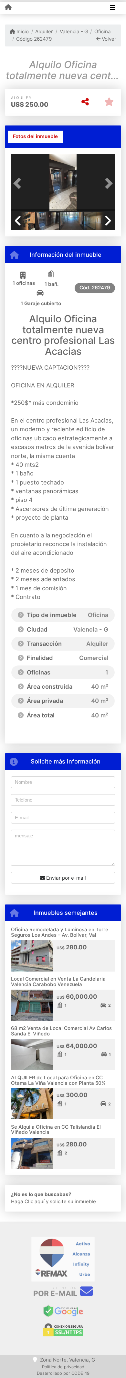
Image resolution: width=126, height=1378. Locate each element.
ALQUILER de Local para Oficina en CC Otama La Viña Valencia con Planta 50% (58, 1080)
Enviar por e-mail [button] (65, 878)
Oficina (102, 31)
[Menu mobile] (8, 8)
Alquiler (44, 31)
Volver (108, 39)
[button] (18, 183)
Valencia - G (74, 31)
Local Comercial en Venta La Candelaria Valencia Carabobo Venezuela (58, 981)
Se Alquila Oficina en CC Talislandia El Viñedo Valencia (56, 1129)
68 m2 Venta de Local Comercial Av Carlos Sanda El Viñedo (61, 1031)
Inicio (22, 31)
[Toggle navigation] (112, 8)
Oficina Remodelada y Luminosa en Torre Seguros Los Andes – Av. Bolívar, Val (59, 932)
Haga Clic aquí (28, 1201)
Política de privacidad (63, 1366)
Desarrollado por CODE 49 (63, 1373)
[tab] (35, 137)
